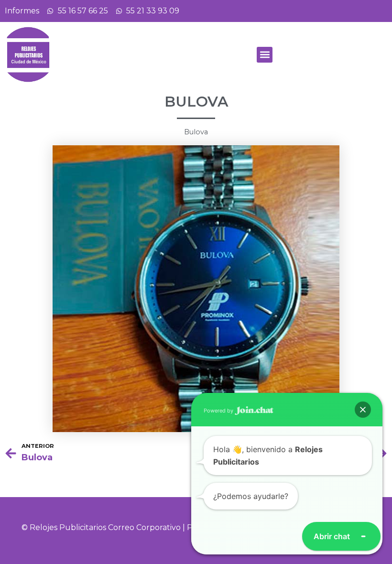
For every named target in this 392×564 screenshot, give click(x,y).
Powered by (219, 410)
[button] (264, 55)
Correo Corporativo (144, 527)
